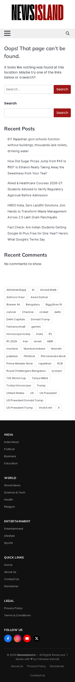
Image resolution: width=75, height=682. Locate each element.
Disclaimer (11, 586)
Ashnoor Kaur (15, 297)
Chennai (28, 312)
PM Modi (29, 356)
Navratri (56, 348)
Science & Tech (14, 492)
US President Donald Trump (24, 400)
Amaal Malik (48, 290)
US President (48, 393)
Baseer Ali (13, 304)
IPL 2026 (11, 341)
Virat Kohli (45, 407)
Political (9, 449)
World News (12, 485)
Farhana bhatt (15, 326)
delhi (57, 312)
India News (11, 442)
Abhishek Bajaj (16, 290)
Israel (37, 341)
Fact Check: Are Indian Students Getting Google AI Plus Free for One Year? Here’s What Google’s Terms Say (38, 233)
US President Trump (19, 407)
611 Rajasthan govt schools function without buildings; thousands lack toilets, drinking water (38, 145)
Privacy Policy (13, 608)
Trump (41, 385)
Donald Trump (40, 319)
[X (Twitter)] (36, 638)
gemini (36, 326)
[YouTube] (27, 638)
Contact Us (11, 579)
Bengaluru (33, 304)
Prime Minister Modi (19, 363)
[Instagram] (17, 638)
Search (10, 103)
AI (33, 290)
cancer (11, 312)
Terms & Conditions (17, 615)
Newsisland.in (26, 655)
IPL (50, 334)
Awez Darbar (39, 297)
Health (8, 500)
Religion (9, 507)
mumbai (12, 348)
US (32, 393)
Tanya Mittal (40, 378)
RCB (60, 363)
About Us (10, 572)
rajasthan (45, 363)
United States (15, 393)
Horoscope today (18, 334)
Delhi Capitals (15, 319)
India (39, 334)
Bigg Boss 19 (54, 304)
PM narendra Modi (53, 356)
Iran (25, 341)
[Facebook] (8, 638)
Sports (8, 543)
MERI (50, 341)
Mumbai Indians (34, 348)
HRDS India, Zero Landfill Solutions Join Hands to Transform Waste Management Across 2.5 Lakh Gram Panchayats (37, 211)
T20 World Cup (16, 378)
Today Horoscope (18, 385)
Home (8, 565)
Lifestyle (9, 536)
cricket (43, 312)
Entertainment (13, 529)
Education (11, 463)
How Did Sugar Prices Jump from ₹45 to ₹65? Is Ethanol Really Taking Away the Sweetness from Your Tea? (37, 167)
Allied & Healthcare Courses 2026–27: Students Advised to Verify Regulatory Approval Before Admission (35, 189)
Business (10, 456)
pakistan (12, 356)
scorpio (57, 371)
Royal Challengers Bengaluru (26, 371)
